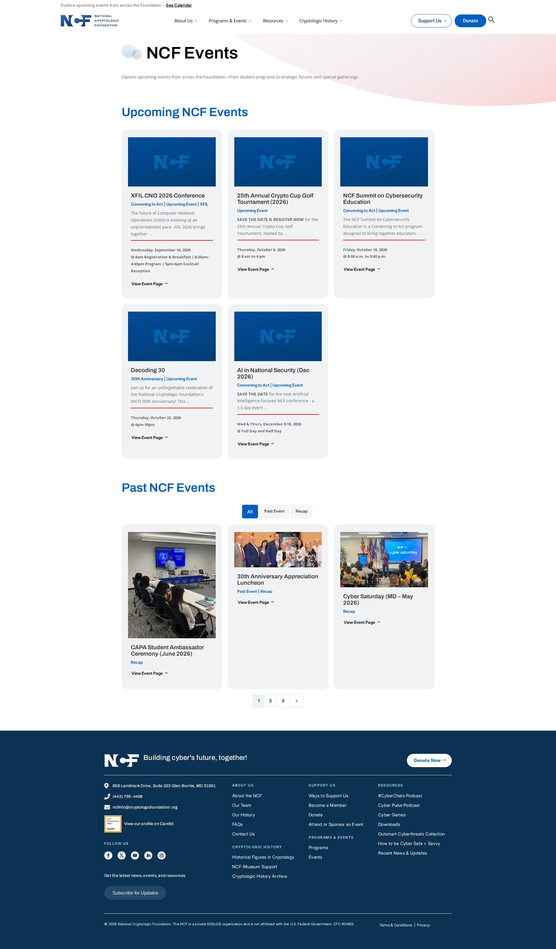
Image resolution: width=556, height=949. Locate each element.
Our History (243, 815)
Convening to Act (147, 204)
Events (315, 857)
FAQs (237, 824)
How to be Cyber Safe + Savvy (409, 843)
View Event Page (147, 283)
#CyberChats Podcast (400, 795)
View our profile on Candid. (149, 824)
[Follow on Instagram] (162, 855)
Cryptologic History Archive (259, 876)
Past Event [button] (274, 511)
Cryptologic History (318, 20)
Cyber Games (392, 815)
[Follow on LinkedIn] (148, 855)
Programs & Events (228, 20)
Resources (273, 20)
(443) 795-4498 (128, 796)
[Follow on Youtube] (135, 855)
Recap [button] (302, 511)
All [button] (250, 511)
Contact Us (243, 834)
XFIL (204, 204)
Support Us (429, 20)
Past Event (247, 591)
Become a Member (328, 805)
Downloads (389, 824)
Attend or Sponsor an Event (336, 824)
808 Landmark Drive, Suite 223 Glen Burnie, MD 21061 (164, 786)
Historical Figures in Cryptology (263, 857)
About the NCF (247, 795)
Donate (470, 20)
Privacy (423, 925)
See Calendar (179, 5)
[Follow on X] (122, 855)
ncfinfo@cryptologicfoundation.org (145, 807)
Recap (137, 662)
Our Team (241, 805)
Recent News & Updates (402, 853)
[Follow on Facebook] (108, 855)
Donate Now (427, 760)
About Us (183, 20)
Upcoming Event (181, 204)
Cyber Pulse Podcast (399, 805)
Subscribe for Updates (135, 893)
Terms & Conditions (395, 925)
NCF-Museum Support (254, 866)
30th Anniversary (147, 378)
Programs (318, 847)
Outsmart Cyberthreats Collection (411, 834)
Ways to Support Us (328, 795)
